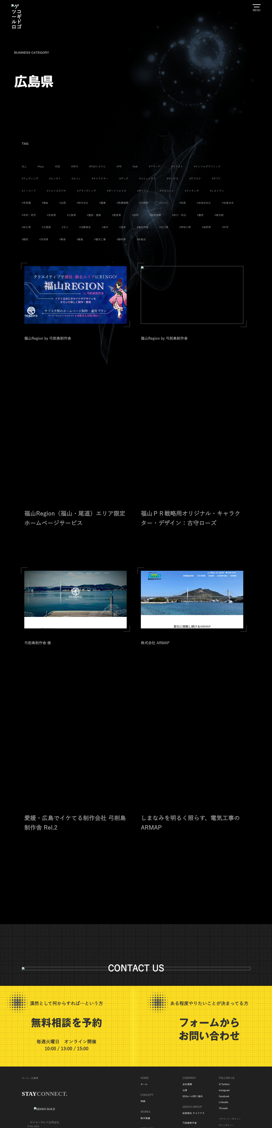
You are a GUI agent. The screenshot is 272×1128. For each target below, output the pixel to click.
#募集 (102, 203)
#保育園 (26, 203)
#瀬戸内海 (142, 227)
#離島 (80, 239)
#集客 (62, 239)
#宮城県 (51, 215)
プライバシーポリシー (230, 1119)
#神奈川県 (185, 227)
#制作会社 (82, 203)
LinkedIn (223, 1102)
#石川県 (163, 227)
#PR (119, 166)
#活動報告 (85, 227)
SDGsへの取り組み (192, 1096)
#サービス (172, 178)
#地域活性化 (204, 203)
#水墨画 (46, 227)
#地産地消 (228, 203)
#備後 (45, 203)
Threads (223, 1108)
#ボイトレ (143, 191)
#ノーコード (29, 191)
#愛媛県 (116, 215)
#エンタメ (55, 178)
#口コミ (163, 203)
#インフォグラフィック (207, 166)
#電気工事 (100, 239)
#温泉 (122, 227)
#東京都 (219, 215)
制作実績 (145, 1118)
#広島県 (71, 215)
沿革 (184, 1090)
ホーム (25, 1078)
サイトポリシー (226, 1125)
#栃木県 (26, 227)
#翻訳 (25, 239)
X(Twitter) (224, 1084)
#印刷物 (143, 203)
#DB (57, 166)
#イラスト (177, 166)
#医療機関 (122, 203)
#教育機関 (155, 215)
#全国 (62, 203)
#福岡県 (206, 227)
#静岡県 (121, 239)
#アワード (154, 166)
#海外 (105, 227)
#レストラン (217, 191)
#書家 (200, 215)
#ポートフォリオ (116, 191)
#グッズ (123, 178)
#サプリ (216, 178)
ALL (24, 166)
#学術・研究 (29, 215)
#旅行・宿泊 (179, 215)
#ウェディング (30, 178)
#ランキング (192, 191)
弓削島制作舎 (189, 1122)
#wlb (135, 166)
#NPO (74, 166)
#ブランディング (86, 191)
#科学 (225, 227)
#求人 (65, 227)
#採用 (135, 215)
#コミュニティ (147, 178)
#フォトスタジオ (56, 191)
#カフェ (76, 178)
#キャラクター (100, 178)
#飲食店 (141, 239)
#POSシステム (97, 166)
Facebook (224, 1096)
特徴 (143, 1101)
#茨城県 (43, 239)
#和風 (182, 203)
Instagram (224, 1090)
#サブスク (195, 178)
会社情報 (187, 1084)
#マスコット (167, 191)
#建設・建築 (94, 215)
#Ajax (40, 166)
